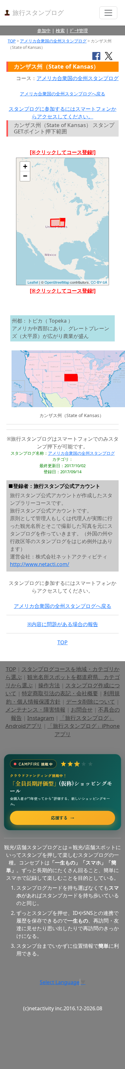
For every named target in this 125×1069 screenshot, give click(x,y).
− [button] (25, 176)
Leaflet (33, 282)
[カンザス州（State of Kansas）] (62, 221)
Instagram (40, 717)
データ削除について (90, 701)
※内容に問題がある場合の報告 (62, 624)
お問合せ (82, 709)
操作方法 (49, 685)
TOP (12, 41)
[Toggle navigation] (108, 12)
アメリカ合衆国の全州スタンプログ (53, 41)
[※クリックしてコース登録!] (63, 152)
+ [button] (25, 166)
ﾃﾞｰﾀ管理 (79, 30)
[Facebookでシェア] (96, 55)
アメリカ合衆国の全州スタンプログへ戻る (62, 94)
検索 (60, 30)
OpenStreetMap (57, 282)
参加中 (44, 30)
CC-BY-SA (99, 282)
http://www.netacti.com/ (39, 564)
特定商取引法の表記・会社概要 (60, 693)
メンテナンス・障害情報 (35, 709)
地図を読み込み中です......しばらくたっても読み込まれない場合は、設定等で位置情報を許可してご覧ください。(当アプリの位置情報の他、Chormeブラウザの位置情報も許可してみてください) (62, 223)
